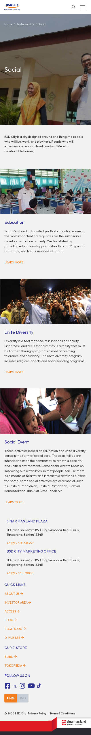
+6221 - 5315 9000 (20, 573)
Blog (9, 620)
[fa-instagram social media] (22, 685)
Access (10, 611)
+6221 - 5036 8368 (20, 543)
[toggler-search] (73, 7)
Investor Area (16, 603)
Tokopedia (13, 666)
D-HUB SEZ (13, 638)
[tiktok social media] (15, 686)
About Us (12, 594)
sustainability (25, 24)
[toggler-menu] (82, 7)
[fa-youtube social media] (31, 685)
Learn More (14, 262)
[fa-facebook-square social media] (7, 685)
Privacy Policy (37, 713)
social (42, 24)
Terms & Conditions (62, 713)
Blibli (9, 657)
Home (8, 24)
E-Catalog (14, 629)
